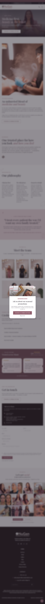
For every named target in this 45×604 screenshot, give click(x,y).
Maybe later (22, 315)
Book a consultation (23, 312)
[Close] (34, 287)
